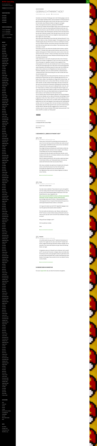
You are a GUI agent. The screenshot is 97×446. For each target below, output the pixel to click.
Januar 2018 (4, 213)
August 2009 (4, 384)
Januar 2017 (4, 233)
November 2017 (5, 216)
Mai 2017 (4, 226)
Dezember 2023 (5, 99)
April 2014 (4, 289)
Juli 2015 (4, 264)
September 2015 (5, 260)
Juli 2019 (4, 184)
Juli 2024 (4, 87)
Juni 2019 (4, 186)
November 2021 (5, 140)
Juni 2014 (4, 286)
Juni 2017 (4, 225)
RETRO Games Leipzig (6, 410)
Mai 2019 (4, 187)
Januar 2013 (4, 315)
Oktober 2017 (4, 218)
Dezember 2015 (5, 255)
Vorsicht (3, 416)
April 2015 (4, 269)
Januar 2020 (4, 174)
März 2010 (4, 373)
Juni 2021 (4, 148)
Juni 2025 (4, 68)
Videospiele (4, 414)
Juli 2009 (4, 386)
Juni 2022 (4, 128)
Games (3, 405)
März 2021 (4, 153)
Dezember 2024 (5, 78)
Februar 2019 (4, 192)
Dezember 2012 (5, 316)
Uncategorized (40, 9)
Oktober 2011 (4, 340)
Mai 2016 (4, 247)
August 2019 (4, 182)
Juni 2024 (4, 89)
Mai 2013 (4, 308)
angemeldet (43, 270)
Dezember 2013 (5, 296)
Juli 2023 (4, 107)
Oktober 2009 (4, 381)
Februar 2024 (4, 95)
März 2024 (4, 94)
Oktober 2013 (4, 299)
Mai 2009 (4, 390)
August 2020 (4, 162)
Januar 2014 (4, 294)
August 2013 (4, 303)
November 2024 (5, 80)
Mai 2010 (4, 369)
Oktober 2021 (4, 141)
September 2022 (5, 123)
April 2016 (4, 248)
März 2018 (4, 209)
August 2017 (4, 221)
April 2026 (4, 51)
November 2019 (5, 177)
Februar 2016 (4, 252)
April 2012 (4, 330)
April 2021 (4, 151)
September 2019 (5, 180)
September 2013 (5, 301)
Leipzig (3, 409)
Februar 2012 (4, 333)
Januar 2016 (4, 254)
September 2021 (5, 143)
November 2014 (5, 277)
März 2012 (4, 332)
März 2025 (4, 73)
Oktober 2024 (4, 82)
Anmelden (4, 426)
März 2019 (4, 191)
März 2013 (4, 311)
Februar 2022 (4, 134)
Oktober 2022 (4, 121)
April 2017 (4, 228)
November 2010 (5, 359)
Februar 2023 (4, 114)
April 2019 (4, 189)
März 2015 (4, 271)
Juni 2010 (4, 367)
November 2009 (5, 379)
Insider (38, 114)
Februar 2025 (4, 75)
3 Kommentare (55, 14)
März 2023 (4, 112)
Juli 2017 (4, 223)
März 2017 (4, 230)
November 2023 (5, 100)
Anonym (41, 236)
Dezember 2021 (5, 138)
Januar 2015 (4, 274)
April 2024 (4, 92)
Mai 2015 (4, 267)
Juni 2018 (4, 204)
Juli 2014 (4, 284)
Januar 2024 (4, 97)
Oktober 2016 (4, 238)
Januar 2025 (4, 77)
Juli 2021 (4, 146)
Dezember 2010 (5, 357)
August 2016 (4, 242)
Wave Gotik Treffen (5, 417)
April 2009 (4, 391)
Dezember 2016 (5, 235)
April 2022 (4, 131)
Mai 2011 (4, 349)
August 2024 (4, 85)
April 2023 (4, 111)
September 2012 (5, 322)
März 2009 (4, 393)
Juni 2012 (4, 327)
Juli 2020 (4, 163)
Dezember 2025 (5, 58)
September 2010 (5, 362)
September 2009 (5, 383)
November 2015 (5, 257)
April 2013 (4, 310)
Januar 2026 (4, 56)
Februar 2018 (4, 211)
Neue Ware (40, 126)
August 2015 (4, 262)
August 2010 (4, 364)
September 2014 (5, 281)
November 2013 (5, 298)
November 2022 (5, 119)
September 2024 (5, 83)
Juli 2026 (4, 46)
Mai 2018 (4, 206)
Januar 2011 (4, 356)
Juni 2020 (4, 165)
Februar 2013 (4, 313)
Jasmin (48, 14)
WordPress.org (5, 431)
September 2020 (5, 160)
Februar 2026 (4, 55)
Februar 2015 (4, 272)
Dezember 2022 (5, 117)
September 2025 (5, 63)
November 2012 (5, 318)
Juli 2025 (4, 66)
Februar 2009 (4, 395)
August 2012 (4, 323)
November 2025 (5, 60)
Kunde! (3, 407)
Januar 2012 (4, 335)
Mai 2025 (4, 70)
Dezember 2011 (5, 337)
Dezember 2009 (5, 378)
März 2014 (4, 291)
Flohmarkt (4, 404)
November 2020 (5, 157)
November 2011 (5, 339)
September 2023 (5, 104)
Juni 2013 (4, 306)
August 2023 (4, 106)
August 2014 (4, 282)
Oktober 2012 (4, 320)
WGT (3, 419)
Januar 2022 (4, 136)
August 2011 (4, 344)
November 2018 (5, 196)
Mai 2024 (4, 90)
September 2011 (5, 342)
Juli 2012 (4, 325)
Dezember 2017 (5, 214)
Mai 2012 (4, 328)
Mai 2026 (4, 49)
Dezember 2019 (5, 175)
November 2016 (5, 237)
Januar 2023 (4, 116)
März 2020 (4, 170)
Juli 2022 (4, 126)
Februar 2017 (4, 231)
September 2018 (5, 199)
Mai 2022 (4, 129)
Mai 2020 (4, 167)
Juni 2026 (4, 48)
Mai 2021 (4, 150)
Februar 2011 (4, 354)
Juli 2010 (4, 366)
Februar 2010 (4, 374)
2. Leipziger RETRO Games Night (43, 121)
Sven (40, 182)
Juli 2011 (4, 345)
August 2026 (4, 44)
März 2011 (4, 352)
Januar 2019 (4, 194)
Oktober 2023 (4, 102)
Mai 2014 (4, 288)
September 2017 (5, 220)
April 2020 (4, 168)
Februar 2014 (4, 293)
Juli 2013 (4, 305)
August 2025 (4, 65)
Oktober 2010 (4, 361)
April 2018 (4, 208)
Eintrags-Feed (5, 428)
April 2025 (4, 72)
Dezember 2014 (5, 276)
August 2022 (4, 124)
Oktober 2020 (4, 158)
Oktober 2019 (4, 179)
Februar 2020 (4, 172)
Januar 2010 (4, 376)
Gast (40, 137)
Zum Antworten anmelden (47, 175)
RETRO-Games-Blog (8, 1)
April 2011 (4, 350)
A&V (3, 402)
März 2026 (4, 53)
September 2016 (5, 240)
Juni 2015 (4, 265)
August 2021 (4, 145)
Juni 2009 (4, 388)
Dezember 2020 (5, 155)
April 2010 (4, 371)
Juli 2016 (4, 243)
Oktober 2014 (4, 279)
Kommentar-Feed (5, 430)
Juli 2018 (4, 203)
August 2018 (4, 201)
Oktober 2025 (4, 61)
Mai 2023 (4, 109)
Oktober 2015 (4, 259)
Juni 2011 (4, 347)
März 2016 (4, 250)
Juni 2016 (4, 245)
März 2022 (4, 133)
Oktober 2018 (4, 197)
